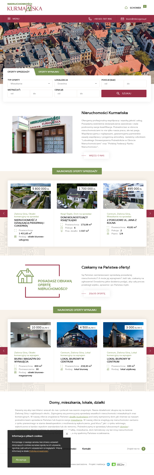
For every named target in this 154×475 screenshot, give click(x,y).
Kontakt (86, 448)
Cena (59, 90)
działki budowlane (78, 416)
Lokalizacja (61, 80)
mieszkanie (76, 420)
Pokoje (108, 80)
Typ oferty (14, 80)
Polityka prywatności (38, 451)
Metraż (14, 90)
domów (124, 426)
